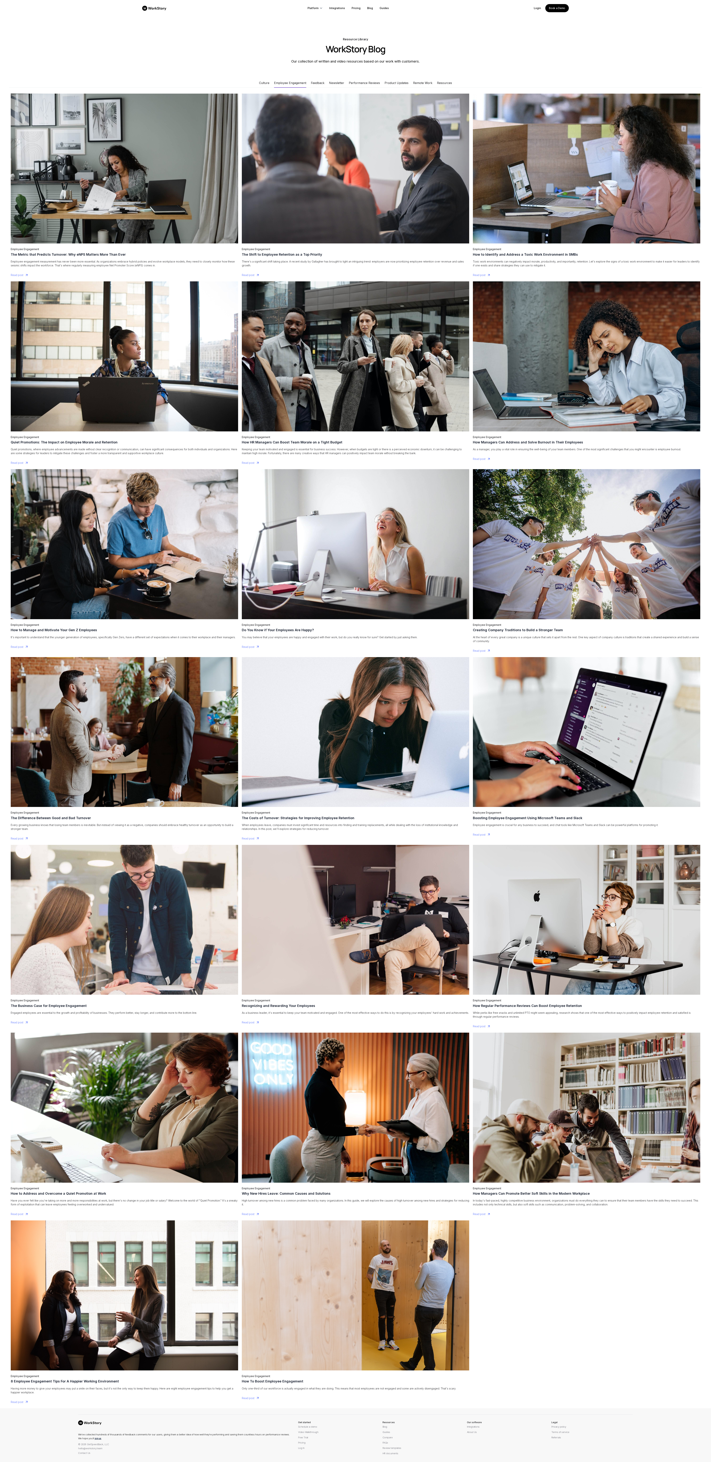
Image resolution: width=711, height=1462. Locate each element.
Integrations (473, 1426)
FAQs (385, 1442)
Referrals (556, 1437)
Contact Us (84, 1453)
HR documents (390, 1453)
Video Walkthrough (308, 1432)
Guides (386, 1432)
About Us (472, 1432)
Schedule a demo (307, 1426)
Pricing (302, 1442)
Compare (388, 1437)
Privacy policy (558, 1426)
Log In (301, 1448)
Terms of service (560, 1432)
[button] (315, 8)
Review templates (392, 1448)
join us (98, 1438)
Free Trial (303, 1437)
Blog (385, 1426)
